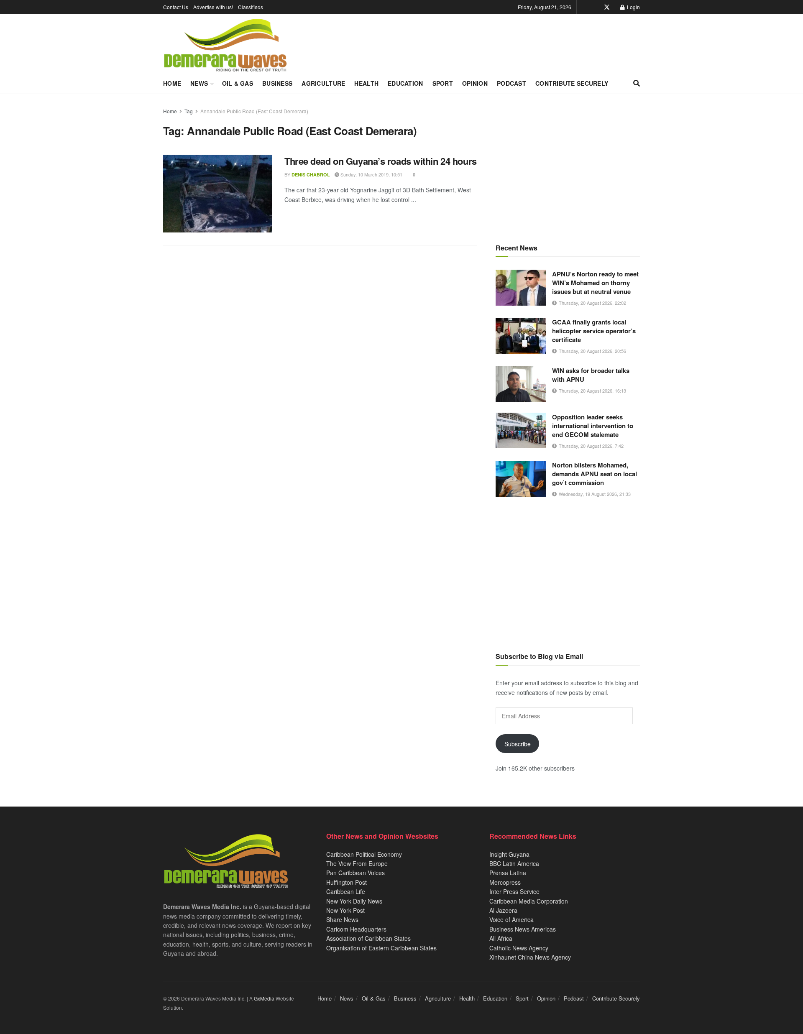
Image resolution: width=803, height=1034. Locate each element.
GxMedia (264, 998)
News (199, 83)
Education (405, 83)
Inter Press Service (514, 891)
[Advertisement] (568, 165)
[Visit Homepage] (225, 45)
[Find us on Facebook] (595, 7)
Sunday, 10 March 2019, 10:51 (370, 174)
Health (366, 83)
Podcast (511, 83)
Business (277, 83)
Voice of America (511, 919)
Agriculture (323, 83)
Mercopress (505, 882)
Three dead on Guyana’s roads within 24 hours (380, 161)
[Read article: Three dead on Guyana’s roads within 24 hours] (217, 193)
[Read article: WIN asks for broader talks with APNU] (521, 384)
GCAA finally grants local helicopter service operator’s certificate (594, 330)
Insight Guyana (509, 854)
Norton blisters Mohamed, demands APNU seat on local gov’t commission (594, 473)
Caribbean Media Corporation (528, 901)
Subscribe (517, 744)
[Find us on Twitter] (607, 7)
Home (172, 83)
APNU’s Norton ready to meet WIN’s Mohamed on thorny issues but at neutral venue (595, 282)
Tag (188, 111)
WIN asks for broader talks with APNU (590, 375)
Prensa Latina (507, 872)
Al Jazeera (503, 910)
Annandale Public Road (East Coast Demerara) (254, 111)
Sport (442, 83)
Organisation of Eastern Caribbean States (381, 948)
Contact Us (175, 6)
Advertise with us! (213, 6)
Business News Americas (522, 929)
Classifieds (250, 6)
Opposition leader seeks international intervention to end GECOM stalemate (592, 425)
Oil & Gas (237, 83)
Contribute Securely (571, 83)
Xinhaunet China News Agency (530, 957)
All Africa (500, 938)
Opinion (475, 83)
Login (633, 6)
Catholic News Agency (518, 948)
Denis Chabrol (311, 174)
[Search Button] (636, 83)
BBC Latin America (514, 863)
